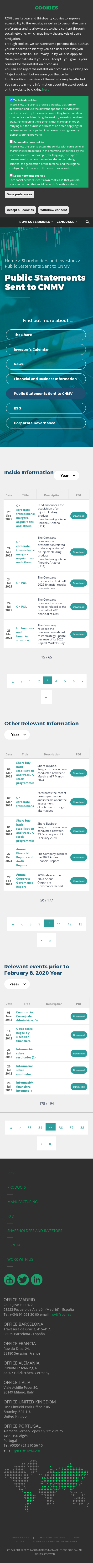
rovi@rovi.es (61, 1314)
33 (29, 1127)
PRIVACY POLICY (20, 1537)
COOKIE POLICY (41, 1541)
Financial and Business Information (45, 379)
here (46, 89)
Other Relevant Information (41, 723)
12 (70, 924)
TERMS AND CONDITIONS (52, 1537)
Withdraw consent (53, 210)
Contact (15, 1244)
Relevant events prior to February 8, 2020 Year (36, 969)
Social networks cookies (29, 175)
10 (48, 923)
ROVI (11, 1173)
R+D (10, 1216)
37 (71, 1127)
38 (82, 1127)
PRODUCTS (16, 1187)
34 (40, 1127)
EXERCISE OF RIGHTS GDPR (64, 1541)
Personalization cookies (28, 142)
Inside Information (29, 472)
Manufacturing (22, 1201)
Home (11, 260)
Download (78, 515)
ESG (17, 408)
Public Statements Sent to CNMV (43, 393)
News (19, 364)
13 (80, 924)
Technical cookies (24, 100)
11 (59, 924)
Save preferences (19, 194)
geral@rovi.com (27, 1450)
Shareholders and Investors (34, 1230)
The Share (23, 335)
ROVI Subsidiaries (35, 222)
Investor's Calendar (31, 349)
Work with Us (20, 1259)
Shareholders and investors (49, 260)
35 (50, 1126)
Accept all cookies (20, 210)
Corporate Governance (34, 423)
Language (66, 222)
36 (61, 1127)
